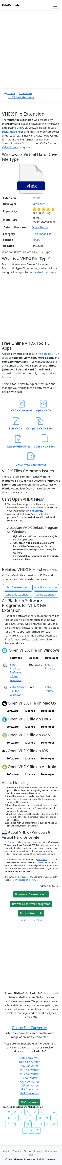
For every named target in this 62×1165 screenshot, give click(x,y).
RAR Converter (29, 1093)
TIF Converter (29, 1077)
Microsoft (38, 204)
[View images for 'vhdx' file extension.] (31, 178)
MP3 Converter (29, 1073)
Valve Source (10, 147)
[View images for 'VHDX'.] (5, 832)
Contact (16, 1151)
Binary (36, 240)
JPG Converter (29, 1066)
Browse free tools (31, 913)
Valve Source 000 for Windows (18, 691)
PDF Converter (29, 1058)
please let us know (27, 879)
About (5, 1151)
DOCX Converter (29, 1062)
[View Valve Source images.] (5, 687)
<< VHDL (25, 920)
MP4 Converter (29, 1070)
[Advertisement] (31, 57)
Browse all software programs (31, 904)
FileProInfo (11, 5)
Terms (27, 1151)
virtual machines (45, 272)
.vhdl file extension (17, 587)
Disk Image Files (12, 131)
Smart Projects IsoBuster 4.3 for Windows (16, 672)
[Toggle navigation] (55, 5)
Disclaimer (51, 1151)
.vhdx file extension (18, 594)
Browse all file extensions (31, 894)
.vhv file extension (46, 587)
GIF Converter (29, 1085)
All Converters (29, 1102)
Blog (31, 1154)
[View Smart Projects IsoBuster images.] (5, 664)
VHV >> (38, 920)
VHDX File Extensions (21, 97)
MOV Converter (29, 1081)
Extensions (25, 93)
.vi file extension (46, 594)
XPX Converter (29, 1089)
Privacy (38, 1151)
